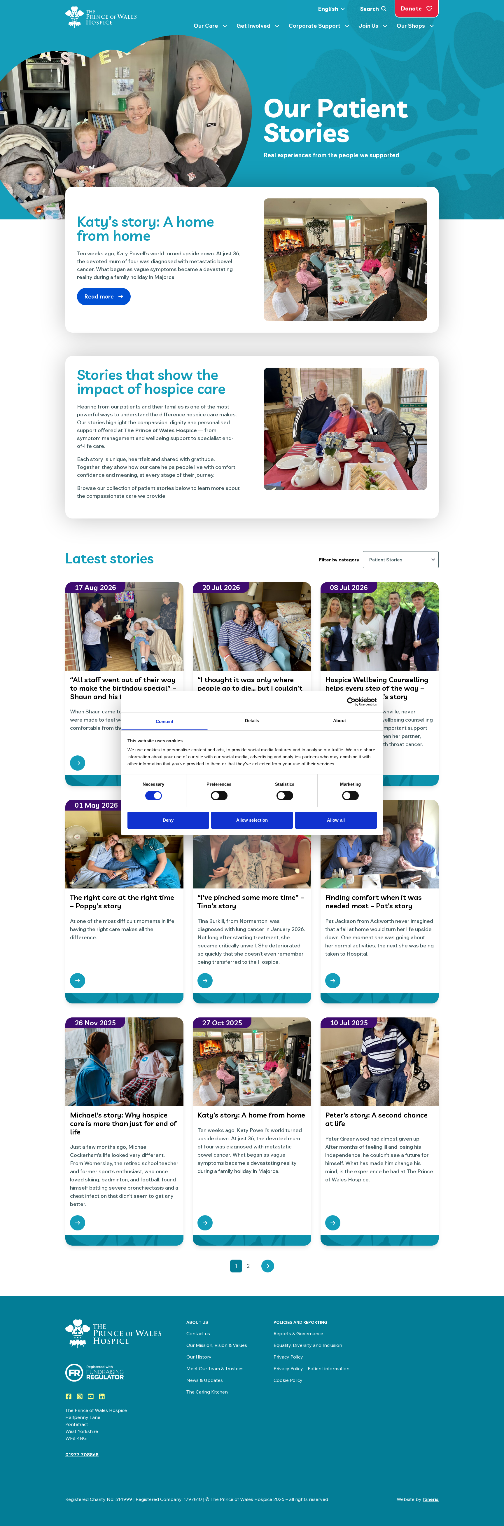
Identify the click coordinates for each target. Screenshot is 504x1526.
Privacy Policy (288, 1357)
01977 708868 (82, 1454)
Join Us (375, 27)
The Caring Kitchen (207, 1392)
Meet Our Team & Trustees (215, 1368)
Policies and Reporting (300, 1322)
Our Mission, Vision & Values (216, 1345)
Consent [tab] (164, 721)
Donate (411, 8)
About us (197, 1322)
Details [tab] (252, 720)
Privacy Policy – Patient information (311, 1368)
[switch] (219, 795)
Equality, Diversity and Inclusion (308, 1345)
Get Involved (260, 27)
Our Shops (418, 27)
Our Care (213, 27)
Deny (168, 820)
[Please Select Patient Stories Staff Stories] (401, 559)
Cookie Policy (288, 1380)
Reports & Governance (298, 1333)
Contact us (198, 1333)
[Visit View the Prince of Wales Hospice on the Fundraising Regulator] (114, 1373)
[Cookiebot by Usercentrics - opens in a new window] (351, 701)
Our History (198, 1357)
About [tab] (339, 720)
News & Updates (204, 1380)
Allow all (336, 820)
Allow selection (252, 820)
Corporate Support (321, 27)
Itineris (431, 1499)
